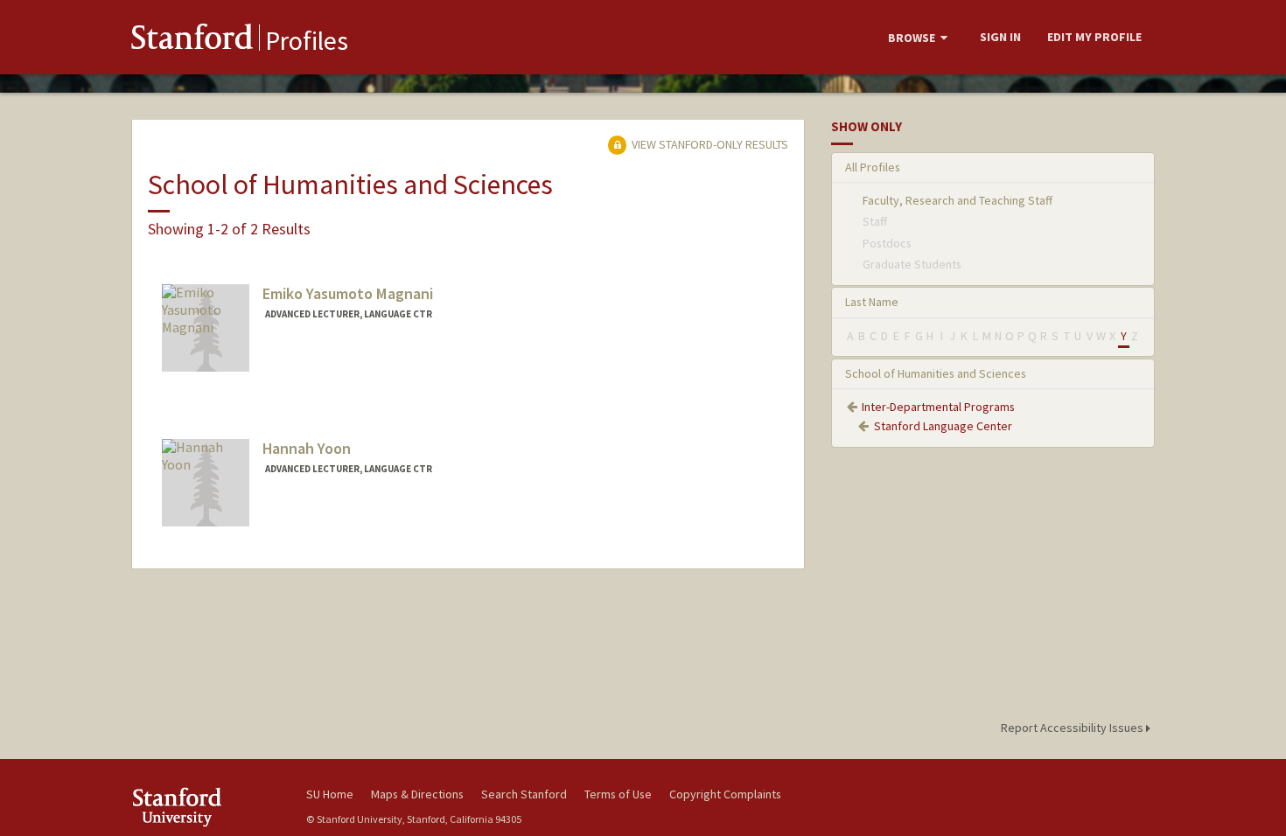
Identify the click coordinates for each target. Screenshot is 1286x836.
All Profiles (872, 167)
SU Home (329, 794)
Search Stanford (524, 794)
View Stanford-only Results (708, 144)
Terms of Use (618, 794)
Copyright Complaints (725, 794)
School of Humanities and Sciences (935, 373)
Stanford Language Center (943, 426)
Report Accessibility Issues (1073, 727)
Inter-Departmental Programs (938, 407)
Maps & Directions (417, 794)
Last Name (871, 302)
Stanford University (205, 806)
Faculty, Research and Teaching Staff (957, 200)
